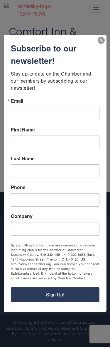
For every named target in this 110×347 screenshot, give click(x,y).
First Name (23, 129)
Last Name (23, 158)
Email (17, 101)
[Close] (101, 40)
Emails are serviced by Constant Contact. (53, 278)
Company (22, 216)
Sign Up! (55, 294)
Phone (18, 187)
